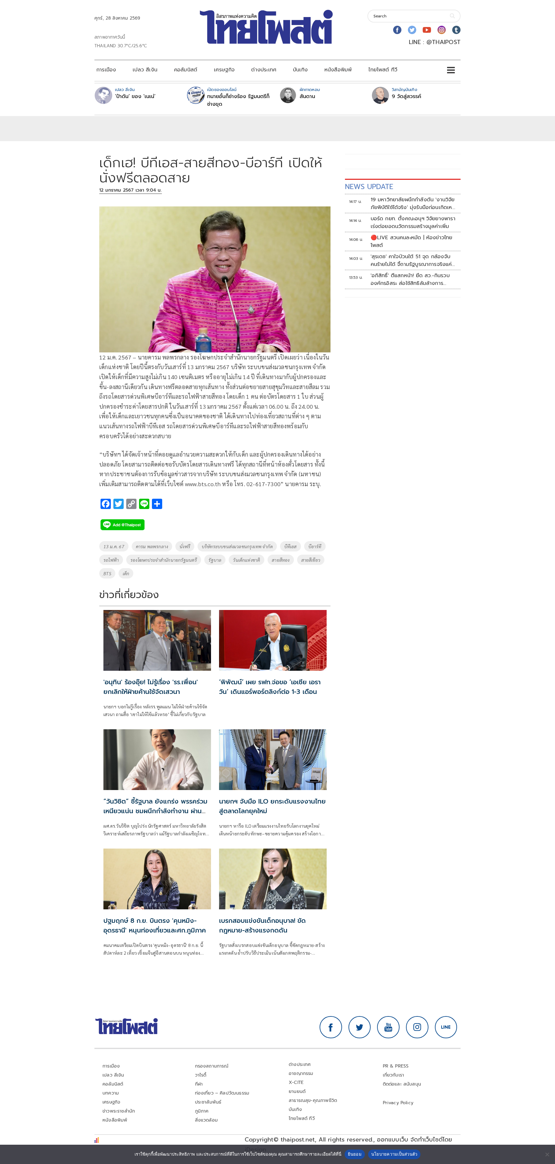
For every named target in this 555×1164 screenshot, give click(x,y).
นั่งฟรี (185, 546)
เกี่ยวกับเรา (393, 1075)
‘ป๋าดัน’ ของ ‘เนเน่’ (135, 96)
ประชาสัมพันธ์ (208, 1102)
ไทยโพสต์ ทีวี (382, 70)
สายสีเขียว (310, 560)
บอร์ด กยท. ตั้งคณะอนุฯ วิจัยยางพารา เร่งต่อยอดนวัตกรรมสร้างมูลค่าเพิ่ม (413, 222)
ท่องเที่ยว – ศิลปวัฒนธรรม (222, 1093)
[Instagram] (441, 30)
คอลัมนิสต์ (185, 70)
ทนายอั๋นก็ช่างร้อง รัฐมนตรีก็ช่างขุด (238, 100)
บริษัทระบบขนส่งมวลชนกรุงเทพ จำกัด (237, 546)
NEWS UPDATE (369, 186)
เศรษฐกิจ (224, 70)
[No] (547, 1154)
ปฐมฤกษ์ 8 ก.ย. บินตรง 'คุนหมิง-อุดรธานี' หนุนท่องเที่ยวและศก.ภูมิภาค (154, 925)
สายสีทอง (280, 560)
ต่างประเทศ (263, 70)
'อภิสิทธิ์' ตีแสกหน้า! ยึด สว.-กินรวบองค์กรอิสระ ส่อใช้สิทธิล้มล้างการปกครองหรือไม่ (410, 279)
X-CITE (296, 1082)
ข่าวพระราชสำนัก (118, 1111)
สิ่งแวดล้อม (206, 1120)
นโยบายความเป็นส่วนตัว (394, 1154)
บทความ (110, 1093)
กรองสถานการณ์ (212, 1066)
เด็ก (126, 573)
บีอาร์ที (315, 546)
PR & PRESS (396, 1066)
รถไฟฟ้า (111, 560)
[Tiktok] (456, 30)
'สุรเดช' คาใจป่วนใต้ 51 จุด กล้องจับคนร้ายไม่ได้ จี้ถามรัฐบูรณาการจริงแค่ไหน (411, 260)
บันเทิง (300, 70)
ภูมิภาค (202, 1111)
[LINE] (446, 1027)
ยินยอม (355, 1154)
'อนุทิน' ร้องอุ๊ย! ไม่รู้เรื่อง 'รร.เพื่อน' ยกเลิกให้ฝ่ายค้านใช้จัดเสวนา (150, 686)
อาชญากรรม (301, 1073)
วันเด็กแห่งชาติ (246, 560)
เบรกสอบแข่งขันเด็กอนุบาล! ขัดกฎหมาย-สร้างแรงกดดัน (262, 925)
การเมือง (106, 70)
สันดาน (307, 96)
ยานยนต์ (297, 1091)
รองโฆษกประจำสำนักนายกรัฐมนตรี (163, 560)
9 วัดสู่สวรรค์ (406, 96)
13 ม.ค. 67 (113, 546)
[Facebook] (397, 30)
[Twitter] (412, 30)
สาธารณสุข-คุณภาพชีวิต (313, 1100)
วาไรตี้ (201, 1075)
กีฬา (199, 1084)
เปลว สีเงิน (145, 70)
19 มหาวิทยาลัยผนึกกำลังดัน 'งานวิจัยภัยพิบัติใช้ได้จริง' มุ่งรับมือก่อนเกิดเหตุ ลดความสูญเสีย (413, 203)
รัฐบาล (214, 560)
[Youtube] (426, 30)
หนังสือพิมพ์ (338, 70)
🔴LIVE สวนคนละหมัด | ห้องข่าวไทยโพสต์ (412, 241)
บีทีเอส (290, 546)
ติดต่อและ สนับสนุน (402, 1084)
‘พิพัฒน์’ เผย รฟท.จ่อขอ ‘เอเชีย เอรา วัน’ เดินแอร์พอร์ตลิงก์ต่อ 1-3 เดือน (270, 686)
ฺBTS (107, 573)
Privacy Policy (398, 1102)
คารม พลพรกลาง (152, 546)
